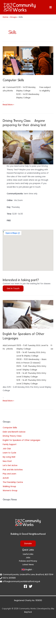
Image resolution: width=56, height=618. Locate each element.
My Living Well (9, 457)
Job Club (7, 448)
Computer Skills (10, 427)
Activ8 (6, 478)
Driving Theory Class (12, 436)
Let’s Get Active (10, 465)
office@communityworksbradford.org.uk (21, 581)
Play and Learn (9, 473)
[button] (13, 288)
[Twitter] (30, 586)
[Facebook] (25, 586)
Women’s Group (10, 490)
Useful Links (28, 554)
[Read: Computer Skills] (28, 60)
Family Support (9, 444)
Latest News (28, 564)
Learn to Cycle (9, 452)
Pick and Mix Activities (13, 469)
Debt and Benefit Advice (14, 432)
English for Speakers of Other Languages (21, 440)
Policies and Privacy (28, 561)
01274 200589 (9, 578)
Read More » (8, 104)
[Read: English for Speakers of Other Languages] (28, 314)
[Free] (52, 347)
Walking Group (9, 486)
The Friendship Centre (13, 482)
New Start (7, 461)
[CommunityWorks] (11, 347)
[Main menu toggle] (50, 7)
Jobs (28, 557)
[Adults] (4, 347)
